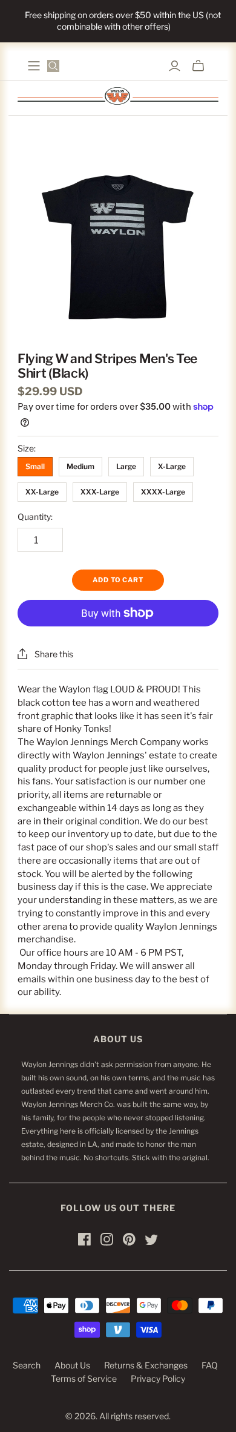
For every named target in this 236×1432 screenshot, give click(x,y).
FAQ (210, 1365)
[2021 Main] (34, 66)
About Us (72, 1365)
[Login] (174, 66)
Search (27, 1365)
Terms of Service (84, 1378)
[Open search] (53, 66)
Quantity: (35, 516)
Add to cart (118, 580)
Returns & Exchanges (146, 1365)
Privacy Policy (158, 1378)
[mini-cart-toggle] (198, 66)
